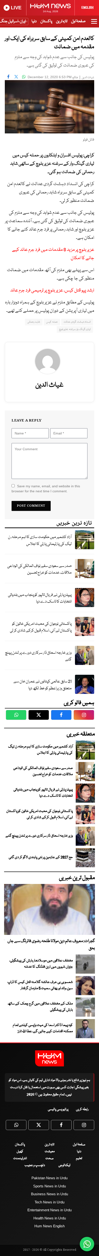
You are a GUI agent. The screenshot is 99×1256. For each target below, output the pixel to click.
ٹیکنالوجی (64, 1165)
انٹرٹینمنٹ (20, 1158)
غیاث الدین (88, 77)
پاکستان (46, 21)
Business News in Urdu (49, 1194)
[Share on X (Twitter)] (16, 76)
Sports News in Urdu (49, 1186)
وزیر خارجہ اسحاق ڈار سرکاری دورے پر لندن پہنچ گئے (38, 656)
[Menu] (94, 23)
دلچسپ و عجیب (35, 1165)
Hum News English (49, 1226)
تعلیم (79, 1158)
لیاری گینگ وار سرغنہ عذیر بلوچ (75, 329)
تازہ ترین (61, 21)
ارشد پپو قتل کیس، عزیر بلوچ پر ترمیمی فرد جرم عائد (52, 290)
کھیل (20, 1151)
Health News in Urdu (49, 1218)
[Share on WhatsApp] (23, 76)
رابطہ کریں (82, 1109)
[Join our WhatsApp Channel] (87, 1244)
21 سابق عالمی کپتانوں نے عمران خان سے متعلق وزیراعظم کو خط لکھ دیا (42, 685)
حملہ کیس (51, 322)
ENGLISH (87, 7)
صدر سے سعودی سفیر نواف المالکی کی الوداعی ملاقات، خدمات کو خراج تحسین (39, 569)
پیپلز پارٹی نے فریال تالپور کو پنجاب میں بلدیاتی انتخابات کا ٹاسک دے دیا (40, 598)
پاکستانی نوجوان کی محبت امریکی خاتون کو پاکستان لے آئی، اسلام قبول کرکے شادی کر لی (41, 627)
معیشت (50, 1151)
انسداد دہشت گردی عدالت (77, 322)
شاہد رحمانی (33, 322)
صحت (49, 1158)
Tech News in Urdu (49, 1202)
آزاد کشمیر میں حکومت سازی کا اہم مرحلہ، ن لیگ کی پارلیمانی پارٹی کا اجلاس (40, 540)
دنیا (34, 21)
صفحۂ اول (78, 21)
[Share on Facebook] (8, 76)
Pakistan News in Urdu (49, 1178)
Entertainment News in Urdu (49, 1210)
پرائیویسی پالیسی (58, 1109)
